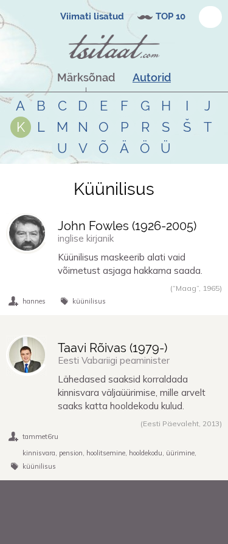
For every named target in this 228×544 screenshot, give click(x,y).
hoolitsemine (105, 453)
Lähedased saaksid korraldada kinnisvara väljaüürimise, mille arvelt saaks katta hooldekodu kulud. (132, 392)
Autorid (152, 77)
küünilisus (89, 301)
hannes (34, 301)
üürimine (180, 453)
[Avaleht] (114, 47)
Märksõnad (86, 77)
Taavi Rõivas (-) (112, 348)
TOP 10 (170, 16)
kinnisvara (38, 453)
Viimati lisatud (92, 16)
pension (71, 453)
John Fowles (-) (127, 226)
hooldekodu (145, 453)
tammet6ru (40, 436)
